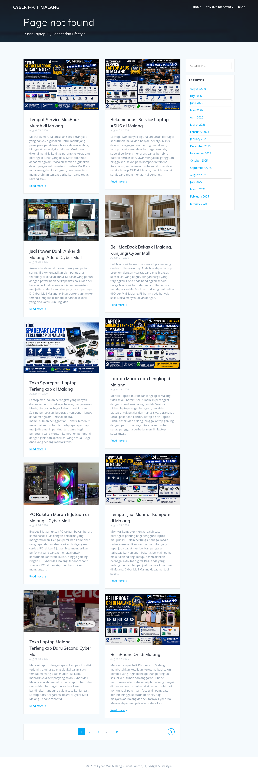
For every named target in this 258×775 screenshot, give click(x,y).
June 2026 (196, 103)
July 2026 (196, 96)
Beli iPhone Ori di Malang (135, 654)
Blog (241, 7)
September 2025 (201, 168)
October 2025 (199, 160)
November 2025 (200, 153)
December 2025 (200, 146)
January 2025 (198, 204)
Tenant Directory (219, 7)
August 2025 (198, 175)
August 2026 (198, 89)
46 (118, 732)
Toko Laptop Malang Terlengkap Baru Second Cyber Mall (60, 648)
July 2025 (196, 182)
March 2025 (198, 189)
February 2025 (199, 196)
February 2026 (199, 132)
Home (197, 7)
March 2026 (198, 125)
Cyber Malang (36, 7)
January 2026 (198, 139)
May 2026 (196, 110)
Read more (36, 186)
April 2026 (196, 117)
